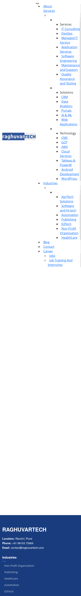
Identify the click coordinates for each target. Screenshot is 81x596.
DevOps (67, 33)
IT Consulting (70, 29)
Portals (66, 111)
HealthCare (69, 238)
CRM (64, 97)
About (47, 6)
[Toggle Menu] (37, 3)
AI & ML (66, 115)
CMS (64, 138)
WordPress (69, 179)
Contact (48, 247)
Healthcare (11, 578)
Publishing (68, 219)
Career (48, 251)
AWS (64, 147)
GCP (64, 142)
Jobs (52, 256)
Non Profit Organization (19, 565)
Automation (69, 215)
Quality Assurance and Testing (68, 78)
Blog (46, 242)
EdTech (66, 224)
